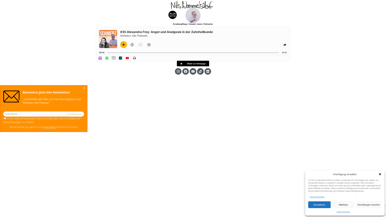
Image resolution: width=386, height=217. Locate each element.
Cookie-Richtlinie (343, 211)
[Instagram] (178, 71)
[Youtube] (193, 71)
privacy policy (49, 127)
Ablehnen (343, 204)
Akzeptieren (319, 204)
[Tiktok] (200, 71)
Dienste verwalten (317, 196)
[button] (379, 174)
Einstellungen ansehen (369, 204)
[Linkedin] (207, 71)
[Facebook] (185, 71)
